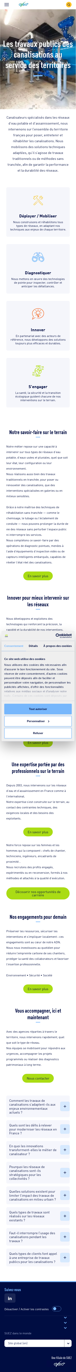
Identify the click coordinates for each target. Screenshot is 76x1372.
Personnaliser (36, 721)
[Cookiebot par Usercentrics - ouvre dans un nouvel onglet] (55, 635)
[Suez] (9, 1298)
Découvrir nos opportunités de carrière (38, 893)
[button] (24, 4)
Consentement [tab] (13, 645)
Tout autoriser (38, 709)
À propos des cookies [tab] (57, 645)
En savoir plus (38, 575)
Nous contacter (38, 1078)
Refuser (38, 733)
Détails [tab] (33, 645)
